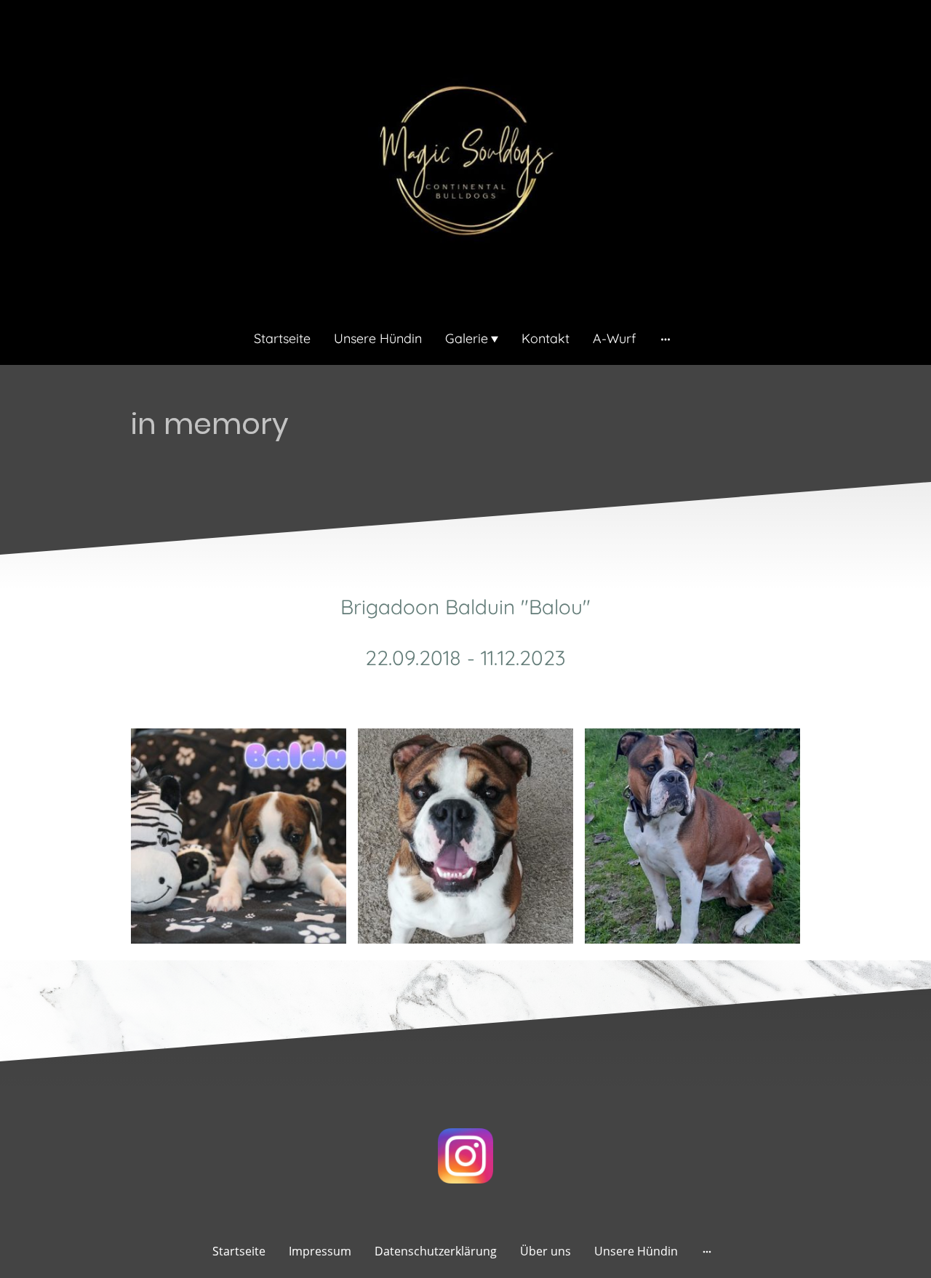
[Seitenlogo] (465, 161)
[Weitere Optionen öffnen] (665, 338)
